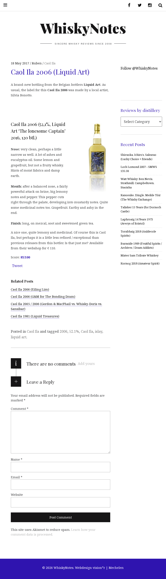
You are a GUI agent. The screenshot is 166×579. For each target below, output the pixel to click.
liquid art (18, 337)
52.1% (74, 331)
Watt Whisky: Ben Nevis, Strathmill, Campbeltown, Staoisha (137, 183)
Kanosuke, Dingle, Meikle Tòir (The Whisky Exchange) (141, 197)
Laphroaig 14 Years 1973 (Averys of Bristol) (137, 221)
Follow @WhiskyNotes (139, 68)
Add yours (86, 363)
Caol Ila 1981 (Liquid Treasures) (35, 316)
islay (98, 331)
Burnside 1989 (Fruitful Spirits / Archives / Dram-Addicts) (141, 246)
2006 (63, 331)
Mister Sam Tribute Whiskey (139, 255)
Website (17, 495)
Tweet (17, 265)
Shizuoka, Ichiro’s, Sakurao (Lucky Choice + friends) (138, 157)
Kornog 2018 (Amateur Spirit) (140, 263)
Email (16, 477)
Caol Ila (50, 63)
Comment (19, 409)
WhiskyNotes (83, 28)
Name (16, 459)
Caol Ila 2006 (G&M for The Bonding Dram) (43, 296)
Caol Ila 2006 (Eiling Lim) (30, 289)
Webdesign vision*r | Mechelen (99, 568)
